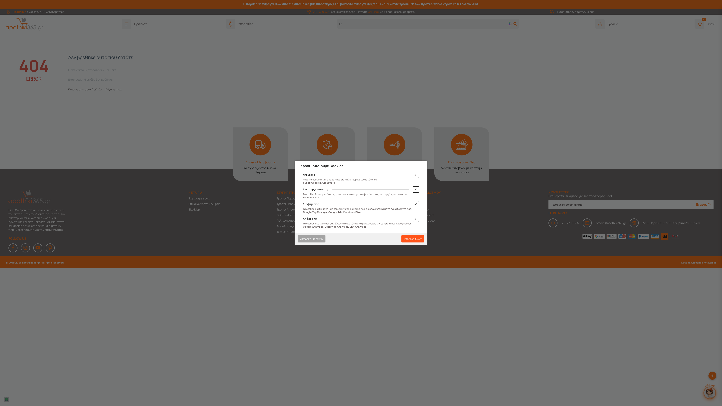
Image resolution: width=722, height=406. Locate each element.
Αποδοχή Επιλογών (311, 239)
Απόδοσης (310, 218)
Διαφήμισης (311, 204)
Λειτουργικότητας (315, 189)
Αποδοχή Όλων (413, 239)
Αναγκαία (309, 174)
